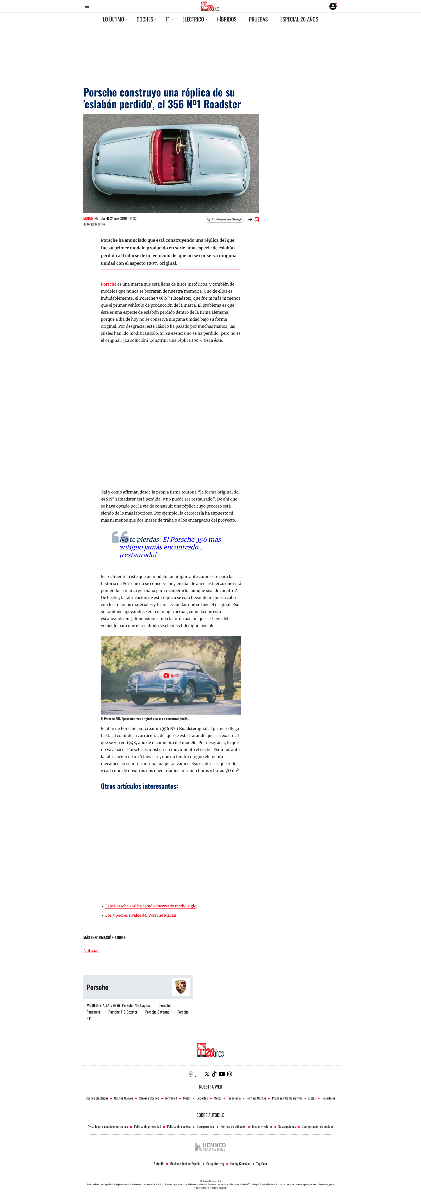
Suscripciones (287, 1126)
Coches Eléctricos (97, 1098)
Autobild (159, 1163)
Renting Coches (256, 1098)
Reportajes (328, 1098)
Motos (217, 1098)
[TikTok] (214, 1074)
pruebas (258, 19)
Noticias (91, 951)
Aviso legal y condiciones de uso (108, 1126)
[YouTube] (222, 1074)
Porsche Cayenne (157, 1012)
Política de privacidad (147, 1126)
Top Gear (261, 1163)
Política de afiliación (233, 1126)
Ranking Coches (149, 1098)
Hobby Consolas (240, 1163)
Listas (312, 1098)
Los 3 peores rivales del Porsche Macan (140, 915)
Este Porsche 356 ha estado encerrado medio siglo (150, 906)
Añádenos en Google (227, 219)
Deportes (202, 1098)
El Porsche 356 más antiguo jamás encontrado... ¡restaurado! (170, 547)
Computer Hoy (215, 1163)
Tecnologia (234, 1098)
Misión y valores (262, 1126)
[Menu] (87, 6)
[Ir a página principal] (210, 6)
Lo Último (113, 19)
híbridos (227, 19)
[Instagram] (229, 1074)
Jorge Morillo (96, 224)
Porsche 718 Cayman (137, 1005)
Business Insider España (185, 1163)
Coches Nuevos (123, 1098)
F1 (168, 19)
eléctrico (193, 19)
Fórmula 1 (171, 1098)
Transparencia (205, 1126)
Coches (145, 19)
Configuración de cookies (317, 1126)
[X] (207, 1074)
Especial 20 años (299, 19)
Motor (88, 218)
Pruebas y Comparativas (287, 1098)
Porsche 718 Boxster (123, 1012)
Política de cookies (179, 1126)
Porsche (108, 284)
